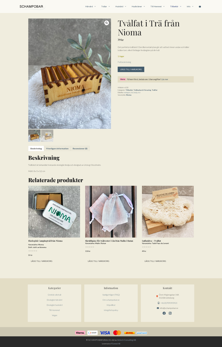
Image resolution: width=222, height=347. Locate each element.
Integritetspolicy (111, 310)
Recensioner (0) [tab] (80, 148)
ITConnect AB (115, 344)
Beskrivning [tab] (36, 148)
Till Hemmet (156, 6)
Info (188, 6)
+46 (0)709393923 (168, 303)
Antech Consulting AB (126, 340)
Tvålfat (154, 90)
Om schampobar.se (111, 300)
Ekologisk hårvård (54, 300)
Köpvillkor (111, 305)
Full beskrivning (124, 62)
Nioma (128, 95)
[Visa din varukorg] (199, 6)
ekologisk (127, 92)
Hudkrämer (137, 6)
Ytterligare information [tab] (57, 148)
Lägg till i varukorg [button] (41, 261)
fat (132, 92)
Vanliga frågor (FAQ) (111, 294)
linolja (135, 92)
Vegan (54, 315)
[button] (106, 23)
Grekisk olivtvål (54, 294)
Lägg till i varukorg (131, 69)
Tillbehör (174, 6)
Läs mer (164, 79)
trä (139, 92)
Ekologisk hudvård (54, 305)
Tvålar (104, 6)
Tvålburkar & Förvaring (142, 90)
